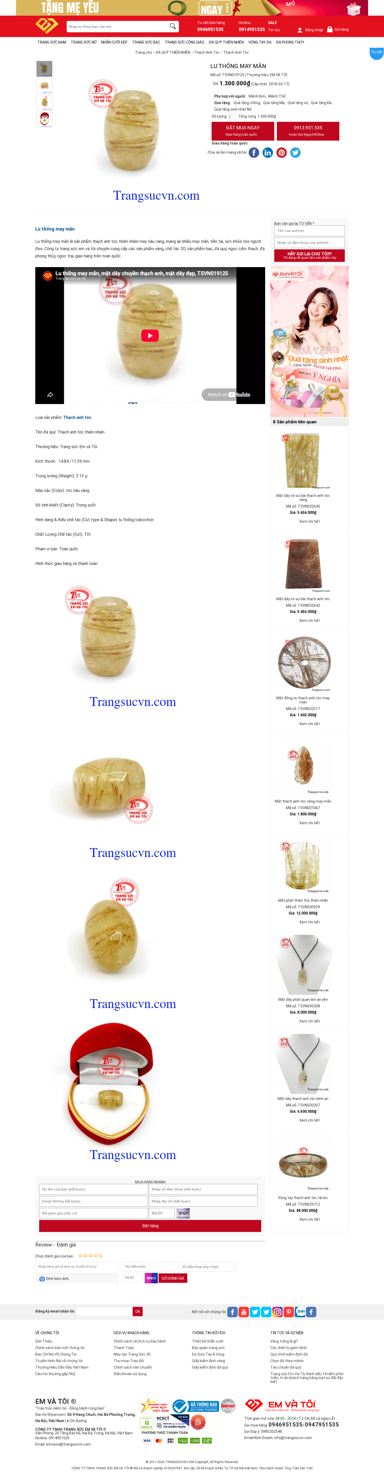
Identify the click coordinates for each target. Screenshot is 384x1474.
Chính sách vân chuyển (133, 1367)
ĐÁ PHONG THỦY (290, 42)
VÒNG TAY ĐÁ (259, 42)
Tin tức (274, 30)
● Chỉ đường (77, 1421)
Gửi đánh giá (173, 1278)
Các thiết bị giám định (288, 1348)
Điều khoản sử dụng (130, 1374)
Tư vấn (376, 52)
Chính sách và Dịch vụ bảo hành (140, 1341)
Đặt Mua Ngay (242, 130)
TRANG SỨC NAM (51, 42)
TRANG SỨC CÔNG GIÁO (184, 42)
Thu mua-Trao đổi (129, 1361)
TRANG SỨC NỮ (84, 42)
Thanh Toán (124, 1348)
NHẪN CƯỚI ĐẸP (114, 42)
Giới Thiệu (43, 1341)
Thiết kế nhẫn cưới (207, 1341)
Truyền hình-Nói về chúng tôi (59, 1361)
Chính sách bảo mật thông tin (60, 1348)
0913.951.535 (306, 130)
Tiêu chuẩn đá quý (285, 1367)
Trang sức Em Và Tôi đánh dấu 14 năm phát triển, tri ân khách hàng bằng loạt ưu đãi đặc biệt (307, 1378)
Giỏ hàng (339, 29)
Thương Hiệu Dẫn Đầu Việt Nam (62, 1367)
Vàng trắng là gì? (284, 1341)
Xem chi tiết (309, 521)
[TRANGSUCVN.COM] (47, 32)
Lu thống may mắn (55, 229)
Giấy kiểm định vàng (208, 1361)
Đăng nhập (314, 30)
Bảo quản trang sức (208, 1348)
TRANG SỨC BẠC (146, 42)
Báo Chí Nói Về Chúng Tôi (56, 1354)
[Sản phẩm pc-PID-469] (309, 342)
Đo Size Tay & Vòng (208, 1354)
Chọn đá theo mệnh (287, 1361)
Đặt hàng (150, 1225)
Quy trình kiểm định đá (289, 1354)
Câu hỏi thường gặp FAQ (55, 1374)
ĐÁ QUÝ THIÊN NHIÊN (226, 42)
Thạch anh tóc (77, 417)
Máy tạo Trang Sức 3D (132, 1354)
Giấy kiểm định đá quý (210, 1367)
